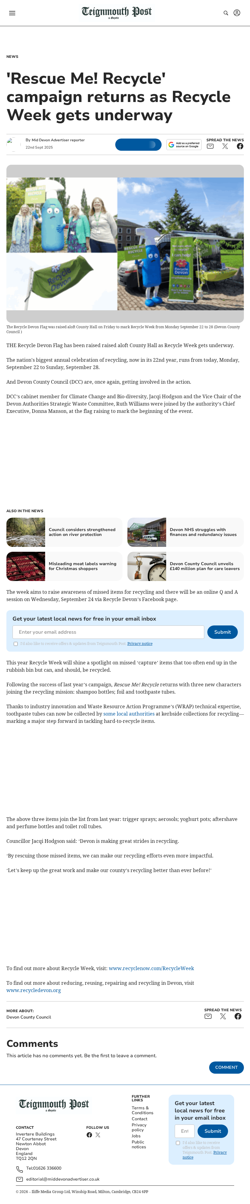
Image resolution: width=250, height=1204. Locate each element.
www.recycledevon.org (33, 990)
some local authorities (129, 714)
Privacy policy (139, 1127)
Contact (139, 1119)
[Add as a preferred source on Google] (183, 144)
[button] (12, 13)
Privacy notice (139, 643)
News (12, 56)
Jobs (136, 1136)
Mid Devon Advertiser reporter (58, 140)
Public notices (139, 1144)
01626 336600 (47, 1168)
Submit (222, 632)
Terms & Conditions (142, 1110)
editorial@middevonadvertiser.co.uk (62, 1179)
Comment (226, 1067)
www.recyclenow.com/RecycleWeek (151, 968)
